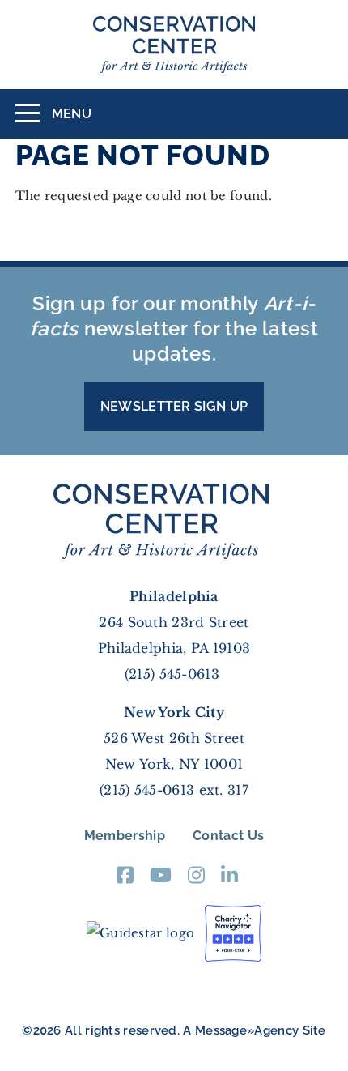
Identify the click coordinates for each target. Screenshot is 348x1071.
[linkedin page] (229, 880)
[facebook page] (125, 880)
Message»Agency (247, 1030)
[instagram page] (196, 880)
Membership (124, 835)
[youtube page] (161, 880)
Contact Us (228, 835)
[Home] (174, 44)
